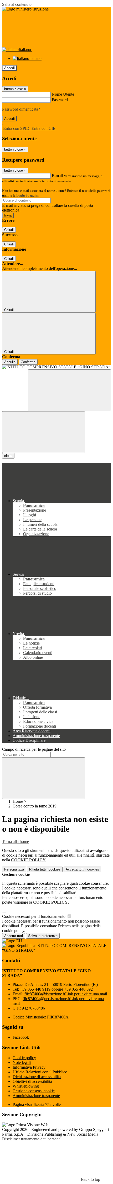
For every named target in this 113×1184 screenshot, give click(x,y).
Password (60, 99)
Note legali (22, 1062)
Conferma (28, 362)
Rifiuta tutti (44, 869)
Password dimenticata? (21, 109)
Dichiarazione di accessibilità (37, 1076)
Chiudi (9, 230)
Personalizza (14, 869)
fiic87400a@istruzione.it (65, 994)
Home (18, 801)
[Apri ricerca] (69, 390)
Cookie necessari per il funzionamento (34, 916)
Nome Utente (63, 94)
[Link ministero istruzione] (25, 9)
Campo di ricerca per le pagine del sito (34, 749)
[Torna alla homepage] (56, 367)
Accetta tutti (82, 869)
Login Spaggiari (27, 195)
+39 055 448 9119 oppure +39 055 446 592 (56, 989)
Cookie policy (24, 1058)
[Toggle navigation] (43, 432)
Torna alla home (15, 841)
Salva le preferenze (43, 936)
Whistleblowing (26, 1086)
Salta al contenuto (17, 4)
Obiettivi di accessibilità (32, 1081)
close (8, 456)
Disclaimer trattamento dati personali (32, 1139)
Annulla (10, 362)
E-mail (57, 175)
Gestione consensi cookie (34, 1091)
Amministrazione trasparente (36, 1095)
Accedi (9, 68)
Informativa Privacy (29, 1067)
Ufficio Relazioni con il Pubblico (40, 1072)
